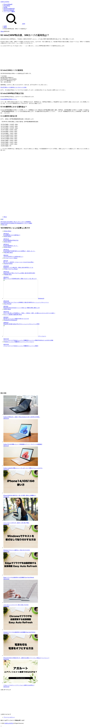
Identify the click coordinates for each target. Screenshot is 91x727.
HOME (5, 26)
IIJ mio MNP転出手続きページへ (9, 99)
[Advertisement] (45, 58)
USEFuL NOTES (5, 1)
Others (5, 27)
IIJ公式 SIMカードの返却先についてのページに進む (14, 87)
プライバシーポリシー (9, 717)
